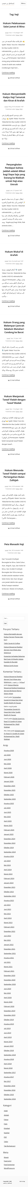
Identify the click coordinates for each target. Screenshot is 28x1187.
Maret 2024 (8, 874)
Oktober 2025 (9, 794)
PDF (5, 1137)
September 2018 (10, 1055)
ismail (6, 33)
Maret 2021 (8, 966)
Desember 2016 (9, 1085)
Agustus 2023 (9, 900)
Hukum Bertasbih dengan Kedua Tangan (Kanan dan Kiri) (13, 637)
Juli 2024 (7, 860)
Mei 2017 (7, 1081)
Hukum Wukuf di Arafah (14, 253)
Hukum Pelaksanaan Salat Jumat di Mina (14, 25)
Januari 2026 (8, 781)
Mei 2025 (7, 816)
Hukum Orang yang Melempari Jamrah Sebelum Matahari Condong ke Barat (14, 327)
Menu (23, 3)
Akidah (6, 1115)
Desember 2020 (9, 975)
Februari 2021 (9, 971)
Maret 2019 (8, 1041)
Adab (6, 1110)
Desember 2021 (9, 949)
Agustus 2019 (9, 1024)
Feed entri (7, 1161)
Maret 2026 (8, 772)
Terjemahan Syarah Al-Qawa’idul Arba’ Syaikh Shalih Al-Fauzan (13, 700)
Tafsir (6, 1141)
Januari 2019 (8, 1046)
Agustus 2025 (9, 803)
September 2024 (10, 852)
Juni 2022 (7, 935)
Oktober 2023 (9, 891)
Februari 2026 (9, 777)
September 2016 (10, 1099)
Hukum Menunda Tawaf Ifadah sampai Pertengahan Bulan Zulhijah (14, 475)
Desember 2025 (9, 785)
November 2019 (9, 1015)
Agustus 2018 (9, 1059)
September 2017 (10, 1072)
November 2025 (9, 790)
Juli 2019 (7, 1028)
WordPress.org (9, 1168)
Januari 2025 (8, 834)
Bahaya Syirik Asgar (11, 665)
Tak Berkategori (9, 1146)
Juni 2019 (7, 1033)
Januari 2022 (8, 944)
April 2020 (8, 997)
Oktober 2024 (9, 847)
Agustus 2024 (9, 856)
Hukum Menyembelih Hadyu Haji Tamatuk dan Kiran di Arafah (14, 97)
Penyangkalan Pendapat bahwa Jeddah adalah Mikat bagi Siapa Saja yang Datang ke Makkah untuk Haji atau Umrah (14, 174)
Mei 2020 (7, 993)
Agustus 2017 (9, 1077)
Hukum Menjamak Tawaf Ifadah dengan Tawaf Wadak (14, 399)
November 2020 (9, 980)
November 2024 (9, 843)
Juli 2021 (7, 962)
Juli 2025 (7, 808)
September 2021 (10, 953)
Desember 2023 (9, 887)
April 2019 (8, 1037)
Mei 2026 (7, 763)
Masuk (6, 1157)
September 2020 (10, 984)
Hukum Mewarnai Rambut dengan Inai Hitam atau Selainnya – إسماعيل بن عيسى (14, 679)
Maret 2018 (8, 1068)
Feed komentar (9, 1164)
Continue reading (8, 72)
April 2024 (8, 869)
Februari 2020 (9, 1006)
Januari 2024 (8, 883)
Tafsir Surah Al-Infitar (12, 643)
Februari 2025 (9, 830)
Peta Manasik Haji (14, 544)
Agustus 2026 (9, 750)
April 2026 (8, 768)
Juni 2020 (7, 988)
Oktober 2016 (9, 1094)
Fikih (21, 35)
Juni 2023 (7, 909)
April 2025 (8, 821)
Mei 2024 (7, 865)
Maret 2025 (8, 825)
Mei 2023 (7, 913)
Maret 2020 (8, 1002)
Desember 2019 (9, 1010)
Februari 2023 (9, 927)
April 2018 (8, 1063)
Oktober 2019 (9, 1019)
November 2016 (9, 1090)
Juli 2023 (7, 905)
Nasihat (6, 1132)
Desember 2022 (9, 931)
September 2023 (10, 896)
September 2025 (10, 799)
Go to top (22, 1181)
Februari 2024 (9, 878)
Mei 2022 (7, 940)
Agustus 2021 (9, 958)
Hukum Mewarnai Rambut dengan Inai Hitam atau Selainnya (13, 650)
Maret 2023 (8, 922)
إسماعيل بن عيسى (8, 3)
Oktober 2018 (9, 1050)
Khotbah (7, 1128)
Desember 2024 (9, 838)
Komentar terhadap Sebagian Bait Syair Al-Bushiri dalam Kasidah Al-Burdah (14, 659)
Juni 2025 (7, 812)
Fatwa (17, 35)
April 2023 (8, 918)
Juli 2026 (7, 755)
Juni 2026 (7, 759)
